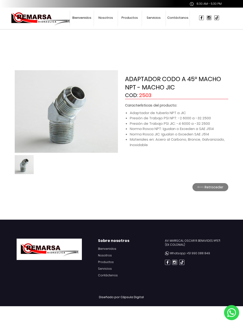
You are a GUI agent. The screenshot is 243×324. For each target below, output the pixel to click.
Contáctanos (177, 17)
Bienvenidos (81, 17)
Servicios (154, 17)
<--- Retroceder (210, 187)
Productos (130, 17)
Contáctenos (108, 275)
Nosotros (105, 17)
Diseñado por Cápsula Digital (121, 297)
